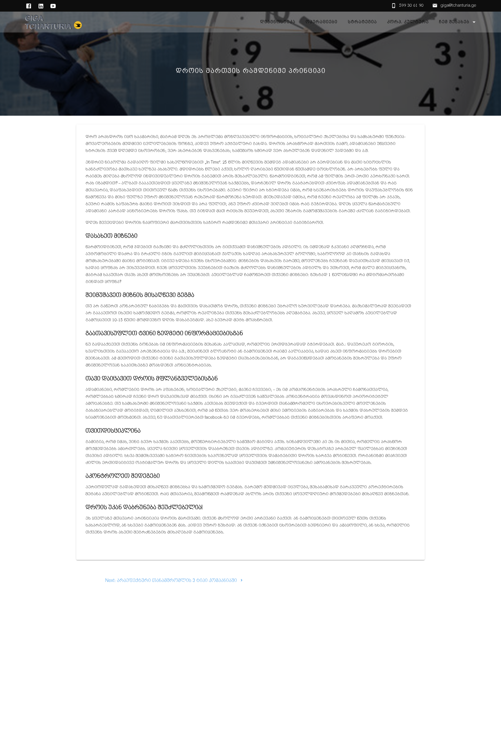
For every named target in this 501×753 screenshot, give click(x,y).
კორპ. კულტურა (408, 22)
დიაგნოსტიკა (277, 22)
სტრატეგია (362, 22)
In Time (212, 162)
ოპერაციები (321, 22)
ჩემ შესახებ (454, 22)
